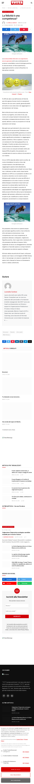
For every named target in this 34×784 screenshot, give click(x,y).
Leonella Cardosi (12, 22)
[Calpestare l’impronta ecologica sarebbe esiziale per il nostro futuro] (17, 519)
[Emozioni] (17, 361)
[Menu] (3, 3)
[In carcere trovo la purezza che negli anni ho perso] (6, 490)
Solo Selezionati (15, 775)
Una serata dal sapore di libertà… (11, 422)
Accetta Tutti (15, 769)
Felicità (12, 332)
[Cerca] (31, 3)
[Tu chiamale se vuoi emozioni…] (17, 386)
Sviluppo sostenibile (8, 526)
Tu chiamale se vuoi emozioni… (11, 397)
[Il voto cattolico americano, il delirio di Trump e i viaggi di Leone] (6, 473)
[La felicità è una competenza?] (17, 42)
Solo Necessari (15, 780)
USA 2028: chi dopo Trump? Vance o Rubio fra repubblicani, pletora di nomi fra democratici (22, 564)
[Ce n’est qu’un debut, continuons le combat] (6, 499)
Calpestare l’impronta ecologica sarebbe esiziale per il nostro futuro (21, 709)
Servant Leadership (8, 11)
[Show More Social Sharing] (30, 29)
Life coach (19, 332)
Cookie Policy (19, 739)
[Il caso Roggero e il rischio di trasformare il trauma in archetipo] (6, 481)
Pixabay (20, 94)
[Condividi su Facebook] (6, 29)
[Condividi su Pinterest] (24, 29)
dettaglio (26, 751)
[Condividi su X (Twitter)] (15, 29)
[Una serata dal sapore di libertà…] (17, 411)
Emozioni (5, 332)
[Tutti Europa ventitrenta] (17, 3)
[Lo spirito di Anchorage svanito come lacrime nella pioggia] (6, 556)
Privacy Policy (24, 629)
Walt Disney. (6, 334)
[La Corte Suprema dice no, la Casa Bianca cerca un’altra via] (6, 548)
